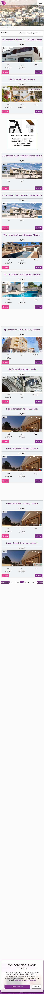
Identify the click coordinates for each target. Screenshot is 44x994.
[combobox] (34, 33)
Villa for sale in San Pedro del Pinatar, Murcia (22, 155)
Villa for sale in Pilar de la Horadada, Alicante (22, 39)
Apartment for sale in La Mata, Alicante (22, 329)
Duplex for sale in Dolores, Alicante (22, 409)
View (38, 72)
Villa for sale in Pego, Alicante (22, 79)
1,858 (27, 582)
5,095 (33, 582)
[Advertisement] (22, 319)
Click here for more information (25, 980)
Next (39, 582)
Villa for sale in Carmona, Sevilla (22, 369)
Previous (6, 582)
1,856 (17, 582)
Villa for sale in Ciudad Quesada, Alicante (21, 235)
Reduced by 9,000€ (35, 89)
